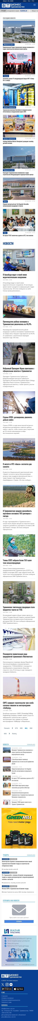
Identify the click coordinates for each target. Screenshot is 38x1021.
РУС (33, 1)
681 (26, 728)
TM (29, 1)
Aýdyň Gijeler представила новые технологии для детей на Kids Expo (20, 786)
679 (16, 728)
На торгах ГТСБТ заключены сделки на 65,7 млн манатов (18, 235)
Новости (6, 744)
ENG (24, 1)
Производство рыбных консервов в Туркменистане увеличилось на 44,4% (17, 322)
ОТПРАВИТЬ (19, 921)
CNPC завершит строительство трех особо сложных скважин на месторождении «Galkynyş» (18, 705)
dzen (11, 984)
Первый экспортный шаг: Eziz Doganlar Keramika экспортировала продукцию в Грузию (16, 205)
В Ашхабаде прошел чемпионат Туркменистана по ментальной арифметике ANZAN (23, 761)
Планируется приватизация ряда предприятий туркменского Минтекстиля (18, 655)
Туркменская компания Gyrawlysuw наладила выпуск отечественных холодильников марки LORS (17, 111)
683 (5, 733)
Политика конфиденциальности (10, 1000)
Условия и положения (7, 998)
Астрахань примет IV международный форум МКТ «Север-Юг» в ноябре (18, 79)
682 (31, 728)
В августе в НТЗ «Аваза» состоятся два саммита (17, 465)
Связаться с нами (6, 1002)
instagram (7, 984)
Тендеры (6, 855)
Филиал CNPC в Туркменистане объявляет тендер (15, 888)
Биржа (5, 233)
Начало (7, 728)
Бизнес (5, 201)
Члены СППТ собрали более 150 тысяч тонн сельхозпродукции (17, 561)
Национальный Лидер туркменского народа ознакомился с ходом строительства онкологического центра (18, 48)
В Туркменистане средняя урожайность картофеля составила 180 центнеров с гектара (17, 513)
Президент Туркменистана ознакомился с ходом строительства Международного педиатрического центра (18, 173)
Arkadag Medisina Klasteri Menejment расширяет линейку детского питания (18, 142)
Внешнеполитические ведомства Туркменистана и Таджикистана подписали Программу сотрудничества (23, 795)
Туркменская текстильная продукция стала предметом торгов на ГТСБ (19, 608)
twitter (3, 984)
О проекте (4, 996)
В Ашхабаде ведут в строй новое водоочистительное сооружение (15, 275)
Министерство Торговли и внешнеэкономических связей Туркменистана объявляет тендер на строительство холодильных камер (17, 863)
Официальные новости (9, 44)
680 (21, 728)
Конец (14, 733)
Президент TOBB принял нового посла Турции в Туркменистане (21, 803)
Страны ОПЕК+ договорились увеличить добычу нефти (17, 418)
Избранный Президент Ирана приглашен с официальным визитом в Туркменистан (18, 369)
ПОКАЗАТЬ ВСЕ (31, 744)
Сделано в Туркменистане (9, 107)
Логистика (6, 76)
